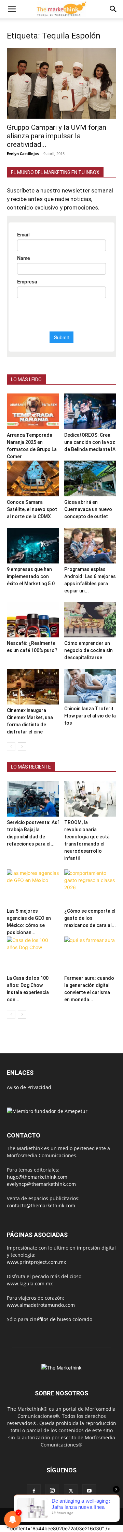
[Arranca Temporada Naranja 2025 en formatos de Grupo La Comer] (33, 411)
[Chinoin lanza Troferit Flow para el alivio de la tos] (90, 685)
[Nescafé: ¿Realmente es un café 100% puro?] (33, 620)
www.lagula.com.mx (30, 1283)
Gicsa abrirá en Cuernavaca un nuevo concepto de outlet (88, 509)
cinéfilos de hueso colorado (61, 1319)
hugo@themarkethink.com (37, 1177)
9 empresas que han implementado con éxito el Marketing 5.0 (31, 576)
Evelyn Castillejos (23, 153)
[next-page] (22, 746)
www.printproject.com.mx (36, 1262)
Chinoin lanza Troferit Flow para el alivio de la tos (90, 716)
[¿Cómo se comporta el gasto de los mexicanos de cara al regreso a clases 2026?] (90, 887)
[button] (12, 9)
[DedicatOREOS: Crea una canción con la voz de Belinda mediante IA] (90, 411)
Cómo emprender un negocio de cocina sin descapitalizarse (88, 650)
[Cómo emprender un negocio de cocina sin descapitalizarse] (90, 620)
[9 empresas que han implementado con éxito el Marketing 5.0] (33, 545)
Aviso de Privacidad (29, 1087)
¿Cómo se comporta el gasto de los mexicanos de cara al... (90, 918)
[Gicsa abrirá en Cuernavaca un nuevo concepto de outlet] (90, 478)
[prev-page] (11, 746)
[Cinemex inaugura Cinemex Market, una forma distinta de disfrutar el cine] (33, 687)
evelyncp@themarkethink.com (41, 1184)
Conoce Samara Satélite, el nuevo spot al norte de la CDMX (32, 509)
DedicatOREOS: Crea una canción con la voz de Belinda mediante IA (89, 442)
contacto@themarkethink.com (41, 1205)
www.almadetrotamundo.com (41, 1305)
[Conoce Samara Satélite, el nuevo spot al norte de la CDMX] (33, 478)
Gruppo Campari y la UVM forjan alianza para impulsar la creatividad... (56, 136)
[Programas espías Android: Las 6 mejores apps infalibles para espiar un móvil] (90, 545)
